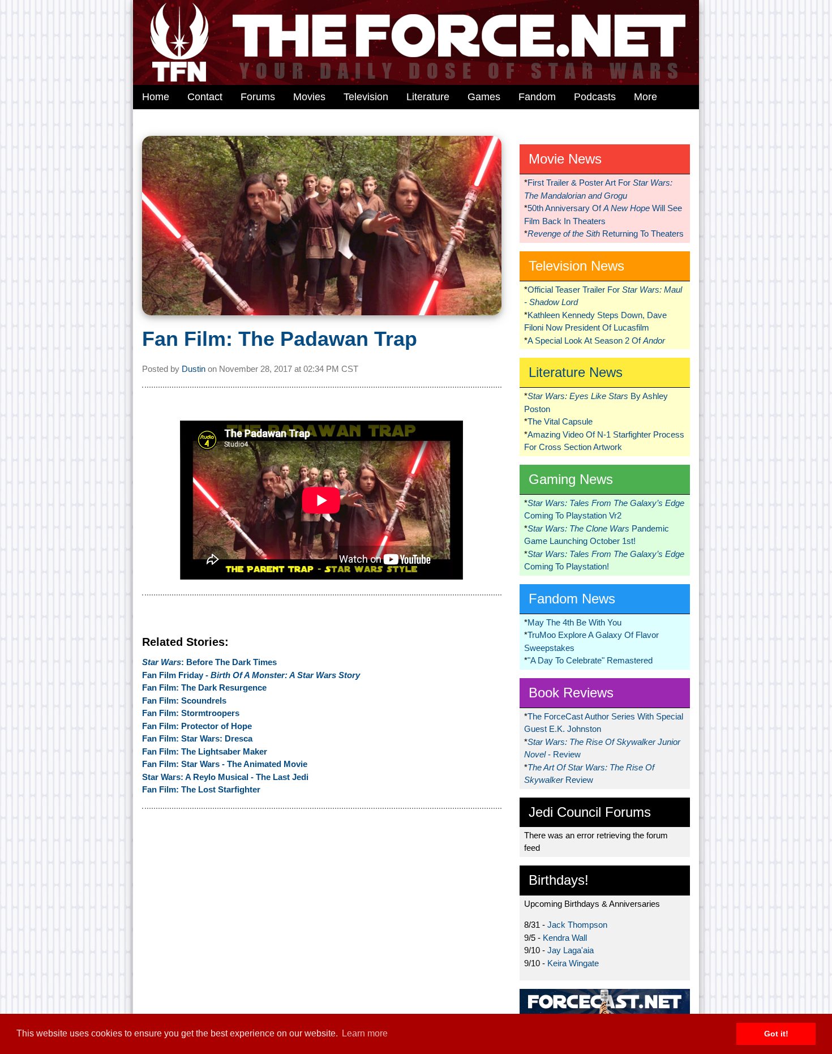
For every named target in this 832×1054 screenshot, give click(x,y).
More (645, 96)
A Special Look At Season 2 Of (596, 340)
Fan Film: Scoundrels (184, 700)
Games (484, 96)
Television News (576, 265)
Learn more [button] (365, 1033)
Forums (258, 96)
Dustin (193, 369)
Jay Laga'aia (570, 950)
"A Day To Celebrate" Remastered (590, 660)
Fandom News (572, 598)
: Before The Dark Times (209, 662)
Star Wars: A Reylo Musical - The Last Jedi (225, 777)
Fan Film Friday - (251, 675)
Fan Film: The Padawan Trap (279, 338)
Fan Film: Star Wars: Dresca (197, 738)
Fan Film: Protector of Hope (197, 726)
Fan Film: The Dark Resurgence (204, 687)
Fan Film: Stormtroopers (190, 713)
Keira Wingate (573, 963)
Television (366, 96)
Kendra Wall (565, 937)
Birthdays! (559, 880)
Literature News (576, 372)
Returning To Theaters (605, 233)
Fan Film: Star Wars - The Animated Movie (224, 764)
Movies (309, 96)
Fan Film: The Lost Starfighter (201, 789)
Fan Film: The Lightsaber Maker (204, 751)
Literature (427, 96)
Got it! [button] (776, 1033)
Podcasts (595, 96)
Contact (204, 96)
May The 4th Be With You (574, 622)
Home (155, 96)
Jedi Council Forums (590, 812)
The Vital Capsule (560, 421)
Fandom (537, 96)
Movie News (565, 158)
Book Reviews (571, 692)
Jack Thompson (577, 924)
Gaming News (571, 479)
